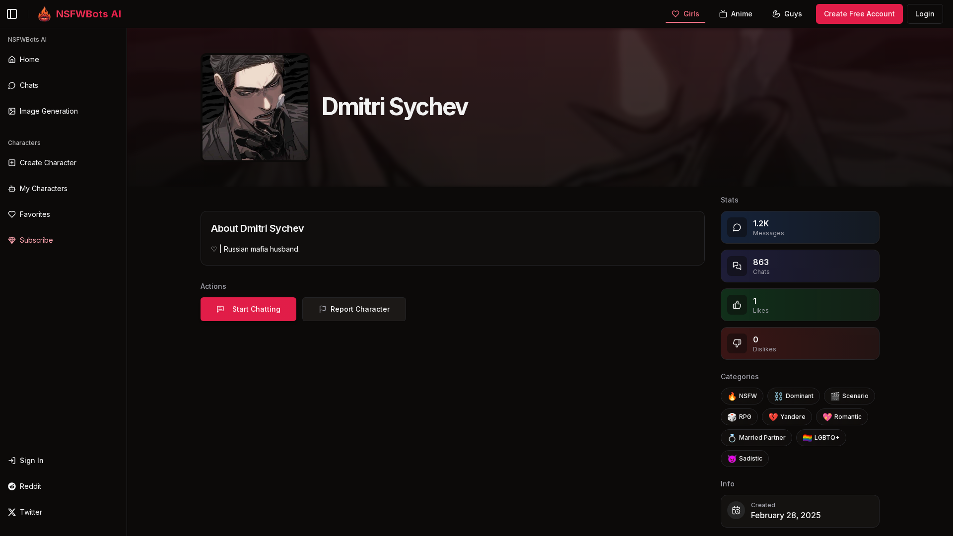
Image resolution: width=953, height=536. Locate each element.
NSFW (742, 396)
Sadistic (744, 459)
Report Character (360, 309)
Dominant (794, 396)
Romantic (842, 417)
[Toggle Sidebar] (127, 282)
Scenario (849, 396)
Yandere (787, 417)
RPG (739, 417)
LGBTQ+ (821, 438)
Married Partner (756, 438)
